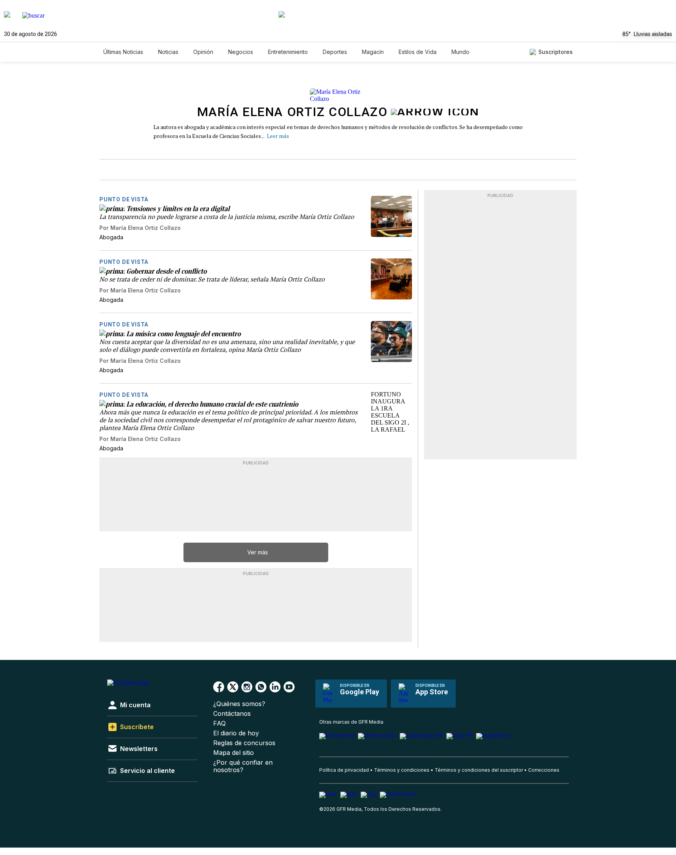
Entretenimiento (288, 51)
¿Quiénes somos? (239, 704)
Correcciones (543, 770)
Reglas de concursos (244, 743)
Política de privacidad (344, 770)
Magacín (373, 51)
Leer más (278, 136)
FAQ (219, 723)
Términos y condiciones (402, 770)
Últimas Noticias (123, 51)
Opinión (203, 51)
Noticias (168, 51)
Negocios (240, 51)
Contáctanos (232, 713)
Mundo (460, 51)
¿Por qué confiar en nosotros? (243, 766)
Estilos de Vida (418, 51)
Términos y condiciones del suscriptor (479, 770)
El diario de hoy (236, 733)
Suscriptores (555, 51)
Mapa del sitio (233, 752)
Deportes (335, 51)
